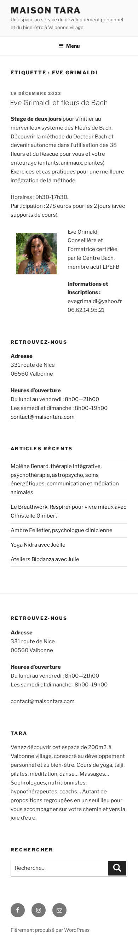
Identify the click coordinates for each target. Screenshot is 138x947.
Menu (73, 46)
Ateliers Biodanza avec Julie (45, 559)
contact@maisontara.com (43, 417)
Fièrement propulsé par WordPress (50, 930)
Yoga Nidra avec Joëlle (38, 545)
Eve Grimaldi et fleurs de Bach (59, 102)
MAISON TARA (46, 10)
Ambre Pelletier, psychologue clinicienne (62, 530)
